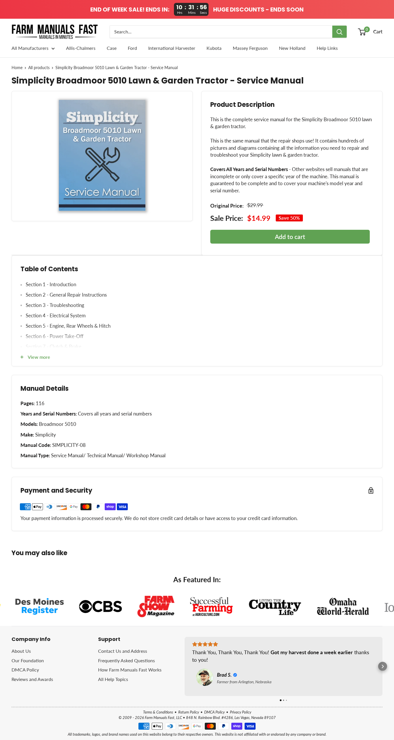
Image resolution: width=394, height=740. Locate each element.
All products (39, 67)
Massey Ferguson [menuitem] (250, 48)
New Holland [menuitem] (292, 48)
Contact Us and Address (122, 651)
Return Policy (188, 712)
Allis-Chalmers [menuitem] (80, 48)
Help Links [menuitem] (327, 48)
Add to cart (290, 236)
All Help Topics (113, 679)
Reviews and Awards (32, 679)
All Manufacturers (30, 48)
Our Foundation (28, 660)
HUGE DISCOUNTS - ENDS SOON (258, 9)
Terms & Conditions (158, 712)
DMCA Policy (25, 669)
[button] (184, 666)
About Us (21, 651)
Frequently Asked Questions (126, 660)
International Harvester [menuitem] (171, 48)
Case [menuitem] (112, 48)
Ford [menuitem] (132, 48)
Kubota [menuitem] (214, 48)
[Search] (339, 32)
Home (17, 67)
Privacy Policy (240, 712)
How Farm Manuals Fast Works (130, 669)
